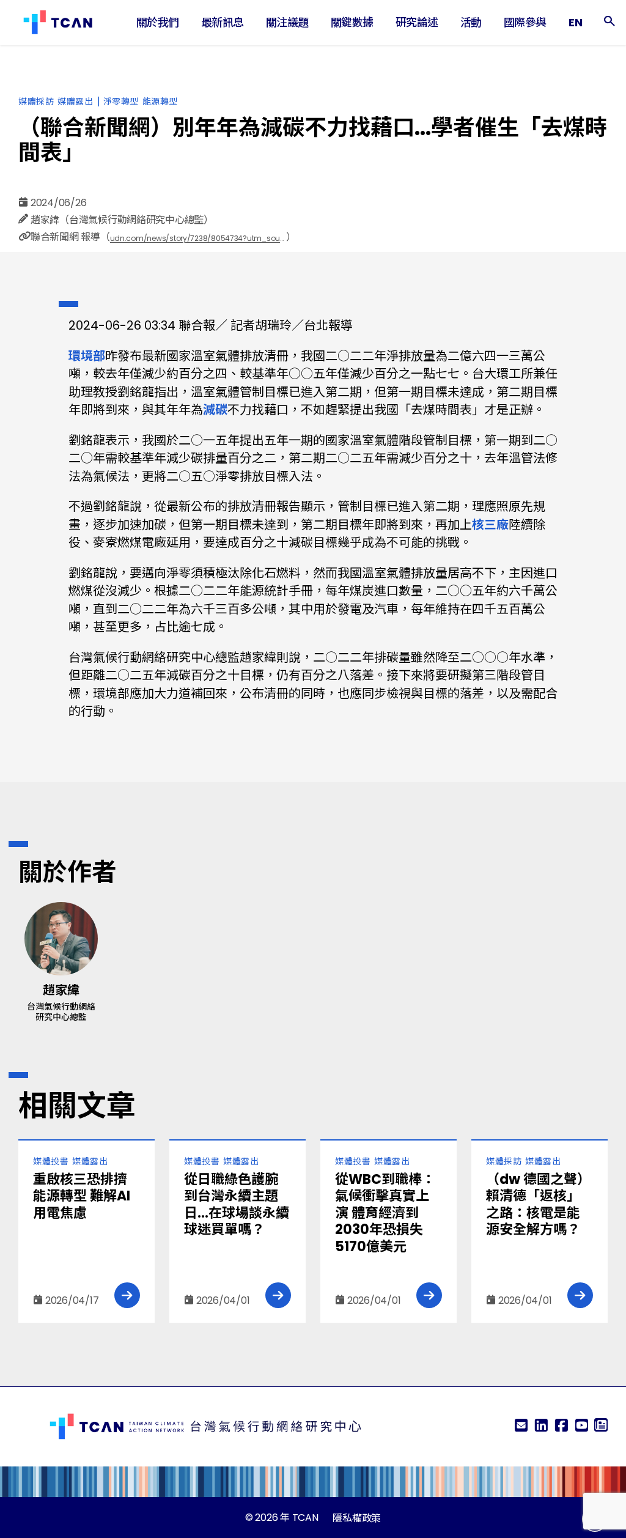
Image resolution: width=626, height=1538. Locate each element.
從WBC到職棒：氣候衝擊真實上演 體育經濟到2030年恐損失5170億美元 (385, 1213)
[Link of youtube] (581, 1426)
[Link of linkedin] (541, 1426)
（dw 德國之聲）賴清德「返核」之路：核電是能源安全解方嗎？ (538, 1205)
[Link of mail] (521, 1426)
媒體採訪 (36, 101)
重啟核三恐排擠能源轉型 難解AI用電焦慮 (81, 1196)
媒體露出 (75, 101)
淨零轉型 (121, 101)
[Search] (609, 22)
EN (575, 22)
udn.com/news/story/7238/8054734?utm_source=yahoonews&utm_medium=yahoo (198, 238)
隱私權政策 (357, 1518)
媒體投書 (50, 1161)
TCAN (305, 1517)
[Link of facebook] (561, 1426)
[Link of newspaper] (601, 1426)
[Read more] (127, 1295)
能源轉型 (160, 101)
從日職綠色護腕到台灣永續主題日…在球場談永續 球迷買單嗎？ (236, 1205)
